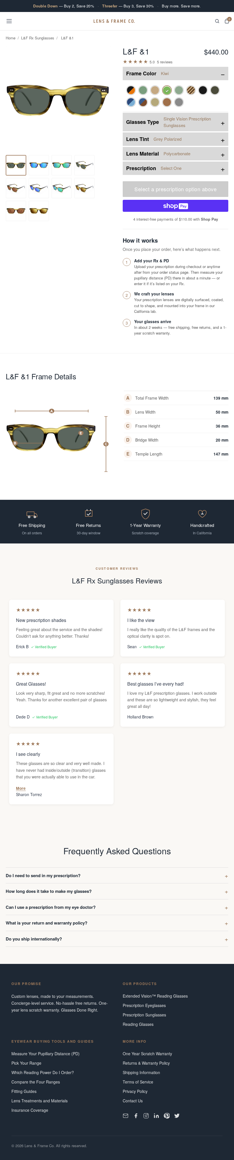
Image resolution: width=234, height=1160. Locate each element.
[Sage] (179, 90)
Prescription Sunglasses (144, 1015)
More (21, 788)
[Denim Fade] (131, 102)
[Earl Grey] (179, 102)
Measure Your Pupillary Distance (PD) (45, 1053)
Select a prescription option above (175, 189)
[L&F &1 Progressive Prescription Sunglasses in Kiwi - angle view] (39, 165)
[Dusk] (143, 102)
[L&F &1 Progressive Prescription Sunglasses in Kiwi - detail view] (61, 165)
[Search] (217, 21)
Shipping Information (141, 1072)
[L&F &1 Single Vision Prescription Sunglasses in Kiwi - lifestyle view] (84, 165)
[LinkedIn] (156, 1116)
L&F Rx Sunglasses (37, 38)
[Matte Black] (203, 90)
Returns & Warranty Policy (146, 1063)
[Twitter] (177, 1116)
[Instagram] (146, 1116)
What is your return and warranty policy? (46, 923)
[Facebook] (136, 1116)
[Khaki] (155, 102)
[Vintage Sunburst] (131, 90)
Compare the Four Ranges (35, 1082)
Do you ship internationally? (34, 939)
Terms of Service (138, 1082)
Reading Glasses (138, 1024)
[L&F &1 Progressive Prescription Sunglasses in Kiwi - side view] (16, 211)
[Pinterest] (167, 1116)
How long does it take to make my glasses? (49, 891)
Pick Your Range (26, 1063)
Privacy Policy (135, 1091)
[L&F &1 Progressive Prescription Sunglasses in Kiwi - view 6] (16, 188)
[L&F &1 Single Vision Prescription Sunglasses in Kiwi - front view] (16, 165)
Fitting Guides (24, 1091)
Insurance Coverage (29, 1110)
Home (10, 38)
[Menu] (9, 21)
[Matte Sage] (143, 90)
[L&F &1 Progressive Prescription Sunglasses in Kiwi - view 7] (39, 188)
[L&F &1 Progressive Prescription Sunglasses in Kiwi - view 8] (61, 188)
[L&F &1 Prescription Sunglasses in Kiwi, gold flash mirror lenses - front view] (39, 211)
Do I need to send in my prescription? (43, 875)
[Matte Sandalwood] (155, 90)
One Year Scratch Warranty (147, 1053)
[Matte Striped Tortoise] (191, 90)
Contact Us (133, 1100)
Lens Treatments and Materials (39, 1100)
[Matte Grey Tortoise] (215, 90)
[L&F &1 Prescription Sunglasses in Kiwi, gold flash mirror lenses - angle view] (84, 188)
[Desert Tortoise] (167, 102)
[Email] (125, 1116)
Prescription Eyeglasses (144, 1005)
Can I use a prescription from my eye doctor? (51, 907)
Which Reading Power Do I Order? (42, 1072)
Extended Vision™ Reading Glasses (155, 996)
